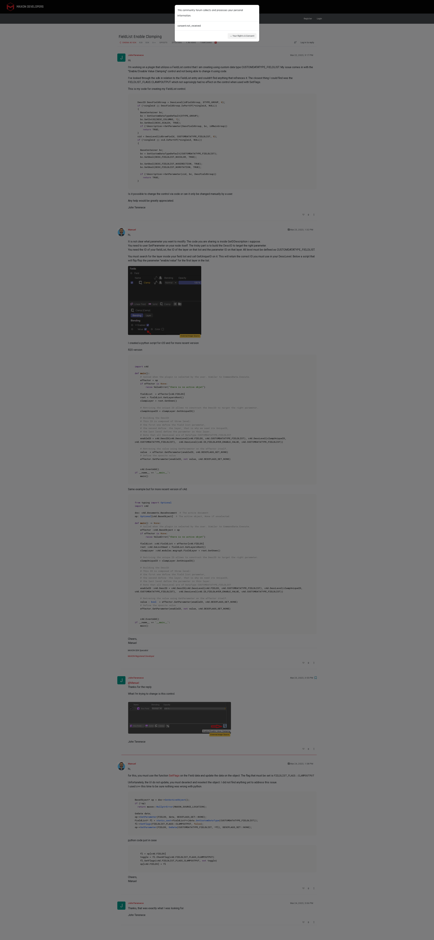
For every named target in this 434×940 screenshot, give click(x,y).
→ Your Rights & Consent (242, 35)
